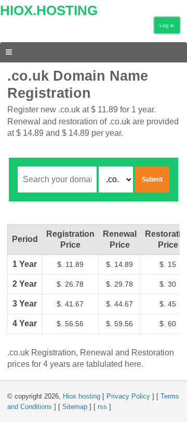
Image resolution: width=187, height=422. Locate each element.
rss (102, 407)
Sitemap (74, 407)
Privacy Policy (128, 396)
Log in (167, 25)
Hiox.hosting (81, 396)
